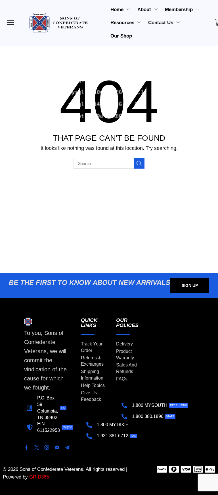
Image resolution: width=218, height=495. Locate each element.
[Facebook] (26, 447)
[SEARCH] (139, 163)
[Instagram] (47, 447)
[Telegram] (67, 447)
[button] (189, 285)
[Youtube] (57, 447)
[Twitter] (36, 447)
